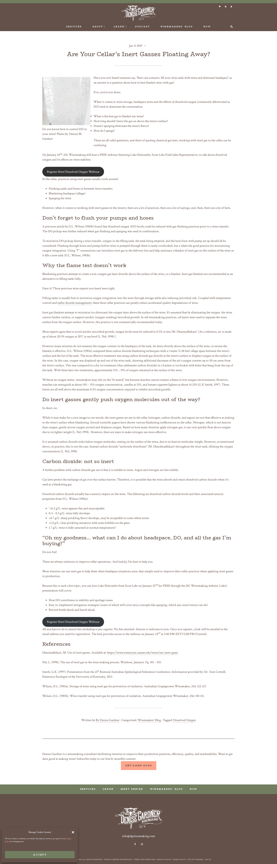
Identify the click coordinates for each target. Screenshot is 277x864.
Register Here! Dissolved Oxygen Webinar (73, 172)
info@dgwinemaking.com (138, 836)
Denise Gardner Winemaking (138, 13)
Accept (40, 854)
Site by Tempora (195, 860)
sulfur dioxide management (74, 303)
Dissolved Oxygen (184, 720)
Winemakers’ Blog (166, 789)
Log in (208, 860)
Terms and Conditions (145, 860)
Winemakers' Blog (149, 720)
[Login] (231, 6)
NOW (193, 789)
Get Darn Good (138, 765)
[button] (73, 832)
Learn (108, 789)
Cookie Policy (179, 860)
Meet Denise (132, 789)
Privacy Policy (164, 860)
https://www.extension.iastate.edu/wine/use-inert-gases (142, 653)
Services (88, 789)
